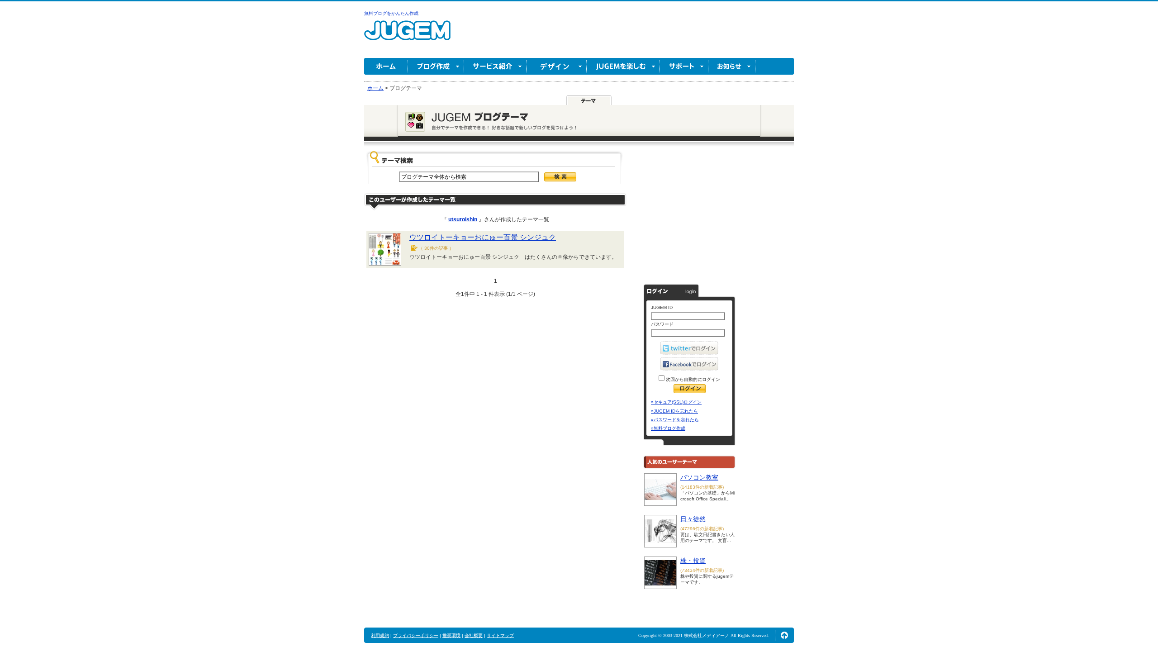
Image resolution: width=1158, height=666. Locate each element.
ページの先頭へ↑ (784, 635)
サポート (684, 66)
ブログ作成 (436, 66)
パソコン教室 (699, 477)
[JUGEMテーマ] (589, 100)
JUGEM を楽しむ (623, 66)
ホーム (386, 66)
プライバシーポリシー (415, 635)
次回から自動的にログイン (692, 379)
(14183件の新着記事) (702, 487)
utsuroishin (462, 219)
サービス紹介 (495, 66)
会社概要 (474, 635)
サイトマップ (500, 635)
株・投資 (693, 560)
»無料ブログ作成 (668, 428)
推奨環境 (451, 635)
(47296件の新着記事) (702, 528)
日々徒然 (693, 519)
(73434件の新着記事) (702, 570)
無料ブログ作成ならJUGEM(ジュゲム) (407, 35)
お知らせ (731, 66)
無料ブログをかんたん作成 (391, 13)
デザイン (557, 66)
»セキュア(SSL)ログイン (676, 402)
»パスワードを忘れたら (675, 419)
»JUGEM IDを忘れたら (674, 411)
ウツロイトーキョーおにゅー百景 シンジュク (482, 237)
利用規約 (380, 635)
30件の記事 (436, 248)
